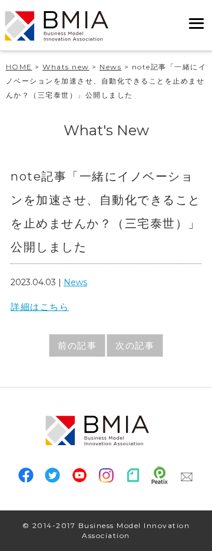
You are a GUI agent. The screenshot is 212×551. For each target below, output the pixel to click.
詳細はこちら (40, 306)
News (75, 282)
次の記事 (134, 345)
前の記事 (77, 345)
